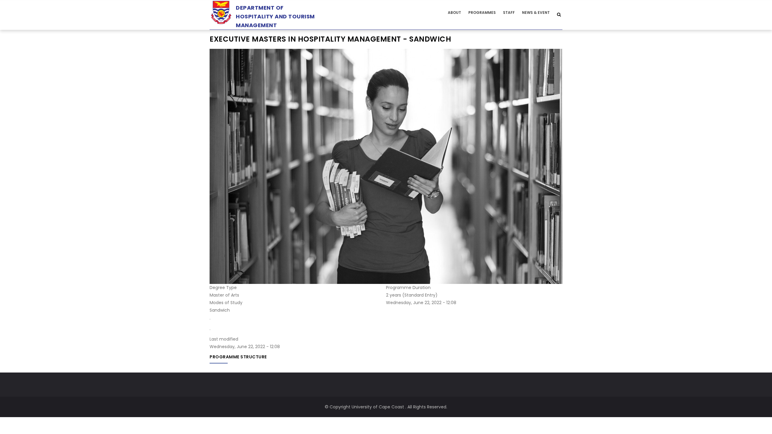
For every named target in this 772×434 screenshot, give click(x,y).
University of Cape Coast (378, 407)
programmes (482, 12)
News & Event (536, 12)
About (454, 12)
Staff (509, 12)
